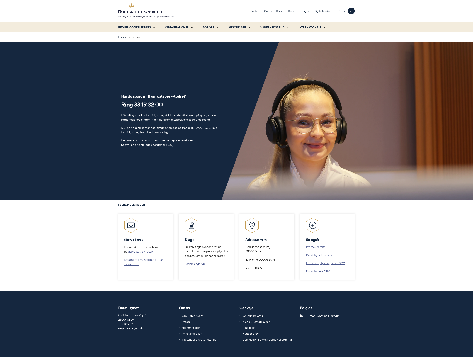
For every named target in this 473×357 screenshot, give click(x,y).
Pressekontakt (315, 247)
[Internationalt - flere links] (323, 27)
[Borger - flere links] (217, 27)
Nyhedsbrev (250, 334)
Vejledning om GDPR (256, 316)
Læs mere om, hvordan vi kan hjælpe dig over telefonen (157, 140)
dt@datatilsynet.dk (140, 252)
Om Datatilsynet (192, 316)
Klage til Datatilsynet (256, 322)
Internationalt (310, 27)
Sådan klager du (195, 264)
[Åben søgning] (351, 11)
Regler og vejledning (134, 27)
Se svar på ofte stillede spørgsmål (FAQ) (147, 145)
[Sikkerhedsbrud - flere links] (287, 27)
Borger (208, 27)
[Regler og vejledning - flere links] (153, 27)
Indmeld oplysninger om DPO (325, 263)
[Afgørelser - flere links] (248, 27)
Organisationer (177, 27)
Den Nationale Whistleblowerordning (267, 340)
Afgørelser (237, 27)
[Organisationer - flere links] (191, 27)
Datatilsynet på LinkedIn (322, 255)
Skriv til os (132, 240)
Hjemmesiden (191, 328)
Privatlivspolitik (192, 334)
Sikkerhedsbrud (272, 27)
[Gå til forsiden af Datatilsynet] (183, 11)
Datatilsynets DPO (318, 271)
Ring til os (248, 328)
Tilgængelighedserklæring (199, 340)
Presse (186, 322)
